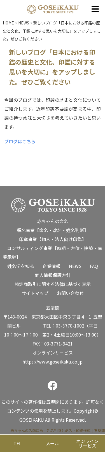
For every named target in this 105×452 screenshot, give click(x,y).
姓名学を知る (20, 266)
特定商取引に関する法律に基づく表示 (53, 284)
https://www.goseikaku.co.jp (52, 361)
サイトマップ (35, 293)
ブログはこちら (20, 141)
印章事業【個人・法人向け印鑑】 (52, 239)
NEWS (75, 266)
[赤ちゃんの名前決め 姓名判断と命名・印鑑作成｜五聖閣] (52, 7)
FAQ (94, 266)
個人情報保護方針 (53, 275)
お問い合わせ (70, 293)
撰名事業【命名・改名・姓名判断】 (52, 230)
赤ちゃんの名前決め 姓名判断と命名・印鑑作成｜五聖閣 (57, 430)
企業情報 (51, 266)
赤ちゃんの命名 (52, 221)
